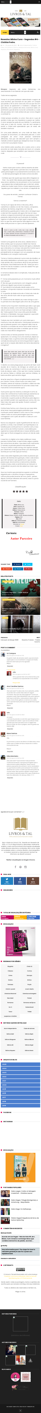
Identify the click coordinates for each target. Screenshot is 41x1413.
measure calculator (8, 1258)
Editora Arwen (29, 1050)
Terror (10, 1011)
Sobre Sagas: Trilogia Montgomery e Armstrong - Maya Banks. (24, 1201)
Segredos (17, 49)
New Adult (10, 998)
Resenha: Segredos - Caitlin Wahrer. (15, 592)
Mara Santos (12, 733)
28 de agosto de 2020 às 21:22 (16, 758)
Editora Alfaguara (10, 1039)
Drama (15, 47)
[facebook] (39, 2)
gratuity (4, 1246)
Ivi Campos (11, 653)
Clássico (10, 971)
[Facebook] (15, 867)
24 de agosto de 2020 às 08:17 (22, 674)
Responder (10, 666)
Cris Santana (9, 47)
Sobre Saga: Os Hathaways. (21, 1209)
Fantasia (10, 984)
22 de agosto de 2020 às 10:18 (16, 655)
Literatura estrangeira (29, 993)
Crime (10, 975)
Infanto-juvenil (10, 989)
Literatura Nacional (24, 47)
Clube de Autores (29, 1028)
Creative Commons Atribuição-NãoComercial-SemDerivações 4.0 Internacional (20, 1277)
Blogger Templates (13, 1406)
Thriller (29, 1011)
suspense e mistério (10, 1016)
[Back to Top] (20, 1410)
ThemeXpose (30, 1406)
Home (5, 32)
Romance (10, 49)
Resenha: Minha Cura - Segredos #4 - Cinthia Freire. (18, 610)
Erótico (29, 980)
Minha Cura (34, 47)
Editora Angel (29, 1045)
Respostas (11, 670)
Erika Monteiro (12, 756)
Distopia (29, 975)
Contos (29, 971)
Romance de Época (29, 1002)
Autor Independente (26, 45)
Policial (29, 998)
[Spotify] (20, 867)
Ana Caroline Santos (15, 686)
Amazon (5, 618)
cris (14, 672)
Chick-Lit (29, 966)
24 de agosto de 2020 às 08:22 (16, 714)
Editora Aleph (29, 1034)
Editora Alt (10, 1045)
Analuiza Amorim (8, 581)
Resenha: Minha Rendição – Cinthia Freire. (17, 629)
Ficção (29, 984)
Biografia (10, 966)
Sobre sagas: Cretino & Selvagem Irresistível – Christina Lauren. (23, 1192)
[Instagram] (25, 867)
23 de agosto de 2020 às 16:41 (16, 688)
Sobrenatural (29, 1007)
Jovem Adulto (29, 989)
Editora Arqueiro (10, 1050)
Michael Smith (6, 1233)
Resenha (3, 49)
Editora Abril (10, 1034)
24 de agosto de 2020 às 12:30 (16, 735)
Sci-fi (10, 1007)
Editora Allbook (29, 1039)
